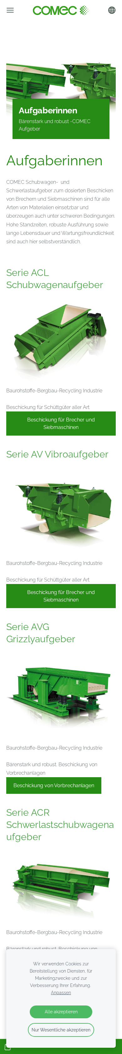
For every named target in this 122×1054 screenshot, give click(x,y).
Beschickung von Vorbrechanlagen (53, 785)
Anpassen (61, 992)
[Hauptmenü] (10, 10)
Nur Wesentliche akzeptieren (61, 1029)
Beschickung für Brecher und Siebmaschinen (61, 423)
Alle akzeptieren (61, 1011)
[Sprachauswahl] (111, 10)
